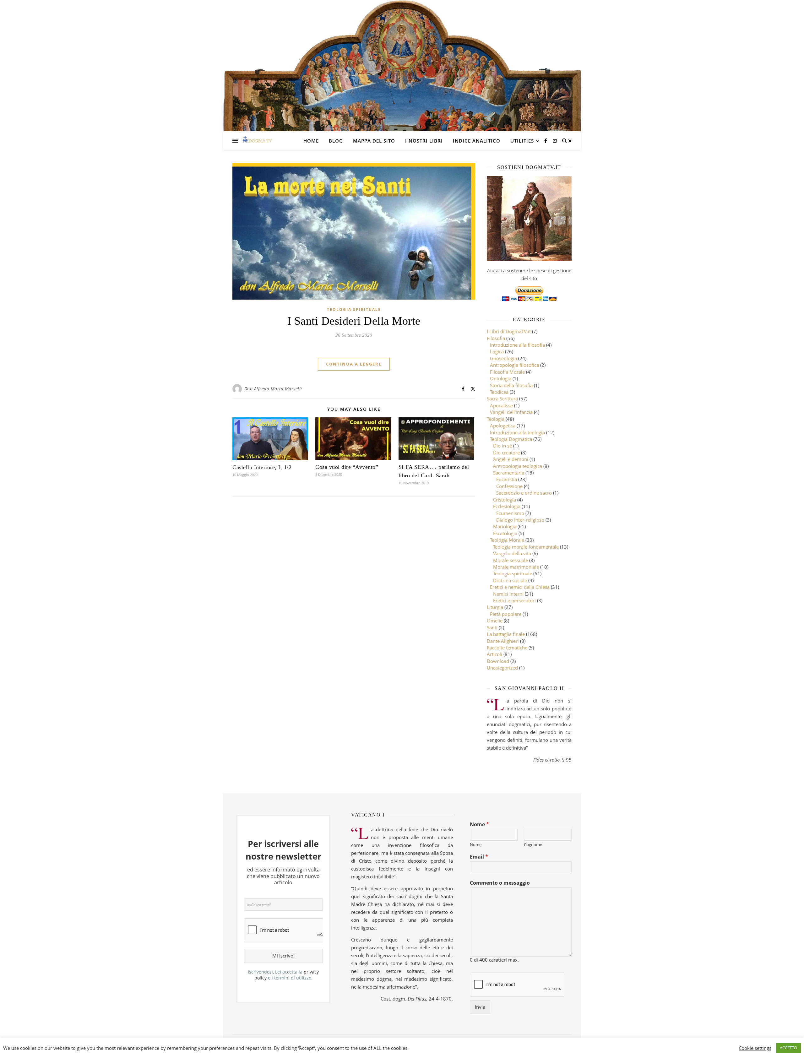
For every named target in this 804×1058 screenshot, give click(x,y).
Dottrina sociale (510, 580)
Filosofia (496, 338)
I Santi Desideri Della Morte (354, 321)
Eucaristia (506, 479)
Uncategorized (502, 668)
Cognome (533, 844)
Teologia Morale (507, 540)
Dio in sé (502, 445)
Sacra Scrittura (502, 398)
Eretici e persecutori (514, 600)
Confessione (509, 486)
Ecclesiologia (506, 506)
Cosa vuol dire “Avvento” (346, 467)
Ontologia (500, 378)
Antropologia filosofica (514, 365)
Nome (479, 824)
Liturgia (495, 607)
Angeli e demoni (510, 459)
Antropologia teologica (517, 466)
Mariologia (504, 526)
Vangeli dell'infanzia (511, 412)
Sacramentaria (508, 472)
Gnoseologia (503, 358)
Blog (336, 141)
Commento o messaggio (500, 883)
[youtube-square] (555, 141)
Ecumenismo (510, 513)
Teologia (495, 419)
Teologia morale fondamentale (526, 547)
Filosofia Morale (507, 372)
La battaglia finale (506, 634)
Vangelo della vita (512, 553)
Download (498, 661)
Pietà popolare (505, 614)
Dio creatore (506, 452)
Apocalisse (501, 405)
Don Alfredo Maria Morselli (273, 389)
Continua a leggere (354, 364)
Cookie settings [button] (755, 1048)
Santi (492, 627)
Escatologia (505, 533)
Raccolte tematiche (507, 647)
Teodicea (499, 392)
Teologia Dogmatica (511, 439)
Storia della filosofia (511, 385)
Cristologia (504, 499)
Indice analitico (476, 141)
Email (479, 857)
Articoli (494, 654)
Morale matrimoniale (516, 567)
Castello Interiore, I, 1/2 (261, 467)
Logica (497, 351)
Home (311, 141)
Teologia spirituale (354, 309)
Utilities (522, 141)
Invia (480, 1007)
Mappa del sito (374, 141)
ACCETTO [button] (788, 1047)
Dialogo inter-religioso (520, 520)
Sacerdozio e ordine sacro (524, 493)
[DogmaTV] (257, 140)
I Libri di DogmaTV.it (509, 331)
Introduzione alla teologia (517, 432)
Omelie (495, 620)
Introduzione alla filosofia (517, 345)
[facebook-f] (546, 141)
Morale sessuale (510, 560)
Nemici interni (508, 594)
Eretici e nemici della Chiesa (520, 587)
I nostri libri (424, 141)
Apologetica (502, 425)
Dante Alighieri (503, 641)
